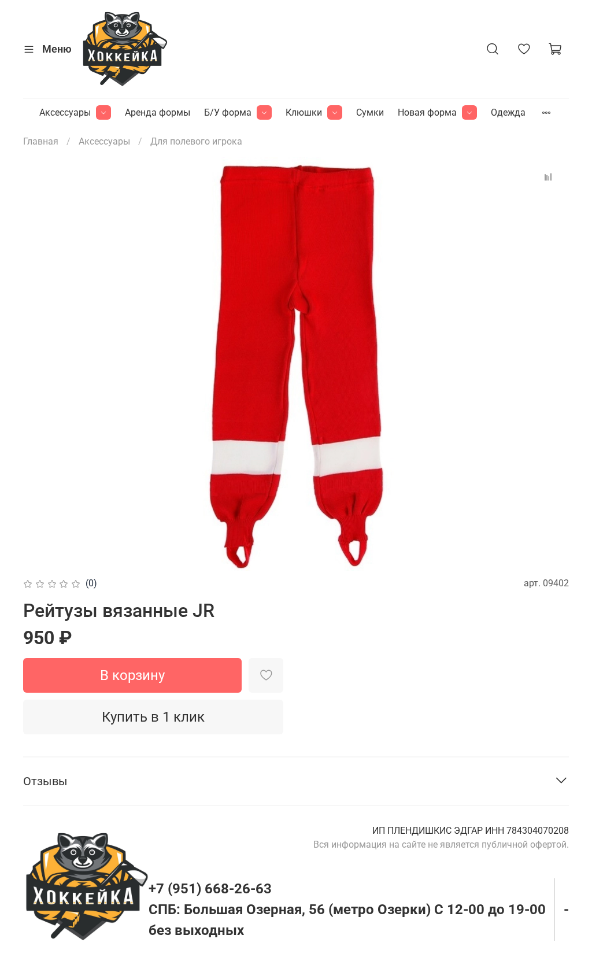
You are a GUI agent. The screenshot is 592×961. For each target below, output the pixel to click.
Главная (40, 141)
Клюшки (304, 112)
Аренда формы (157, 112)
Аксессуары (65, 112)
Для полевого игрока (196, 141)
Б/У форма (227, 112)
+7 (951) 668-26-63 (210, 889)
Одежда (508, 112)
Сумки (370, 112)
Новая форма (427, 112)
